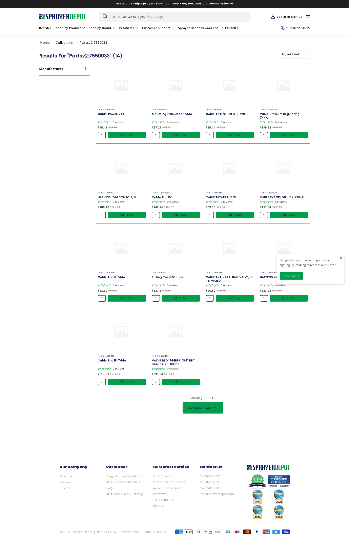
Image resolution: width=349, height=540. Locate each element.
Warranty (159, 494)
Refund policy (106, 532)
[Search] (104, 16)
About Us (66, 476)
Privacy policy (129, 532)
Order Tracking (163, 476)
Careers (64, 488)
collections (65, 42)
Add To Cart (127, 135)
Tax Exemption (163, 500)
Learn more (291, 276)
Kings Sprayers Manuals (123, 482)
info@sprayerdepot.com (217, 494)
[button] (70, 28)
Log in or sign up (289, 16)
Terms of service (154, 532)
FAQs (110, 488)
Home (45, 42)
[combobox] (174, 16)
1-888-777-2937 (211, 482)
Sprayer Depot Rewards (170, 482)
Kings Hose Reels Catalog (124, 494)
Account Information (167, 488)
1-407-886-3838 (211, 488)
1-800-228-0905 (211, 476)
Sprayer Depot (82, 532)
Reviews (65, 482)
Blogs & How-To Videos (123, 476)
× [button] (341, 257)
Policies (158, 506)
